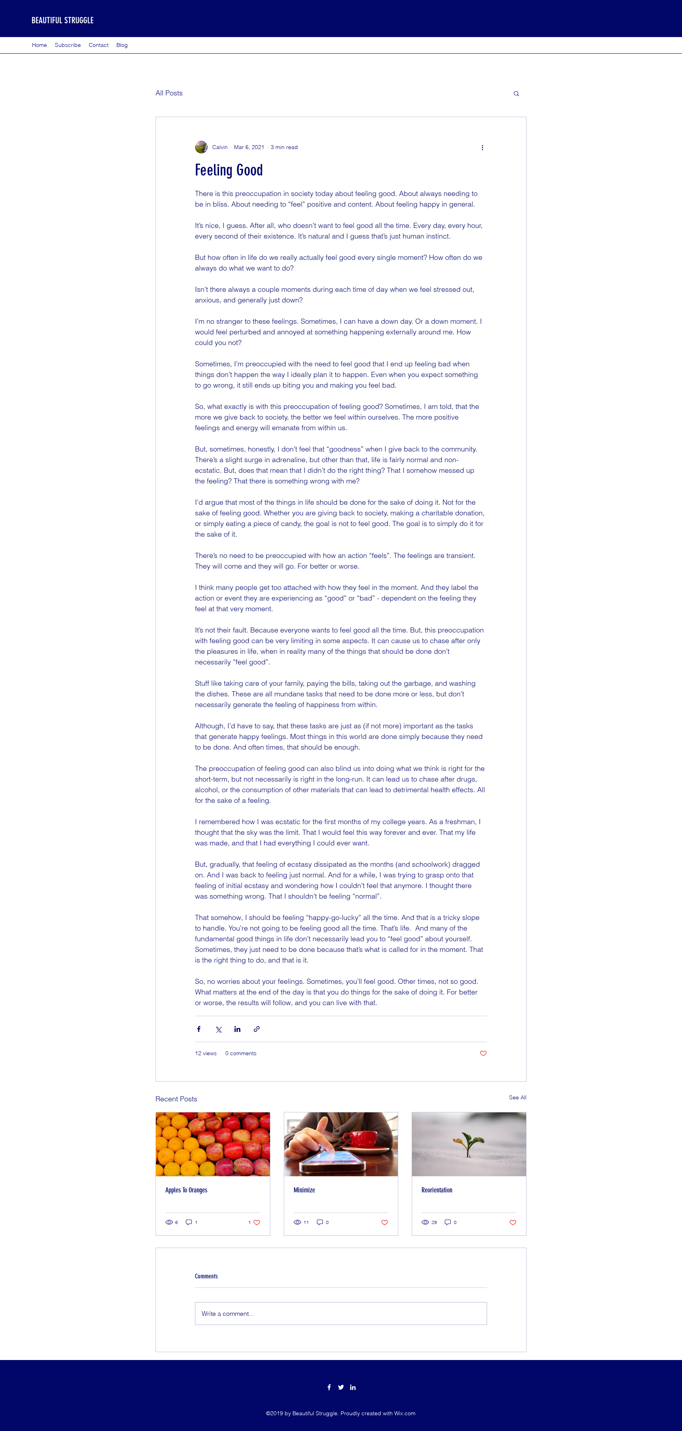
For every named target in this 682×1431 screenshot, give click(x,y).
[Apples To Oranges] (213, 1144)
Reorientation (437, 1190)
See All (517, 1097)
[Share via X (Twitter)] (218, 1029)
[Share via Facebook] (198, 1029)
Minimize (304, 1190)
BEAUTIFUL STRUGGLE (63, 20)
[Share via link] (256, 1029)
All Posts (169, 92)
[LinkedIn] (353, 1387)
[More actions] (482, 147)
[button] (516, 93)
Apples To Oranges (186, 1190)
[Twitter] (341, 1387)
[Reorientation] (469, 1144)
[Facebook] (329, 1387)
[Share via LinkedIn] (237, 1029)
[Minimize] (341, 1144)
